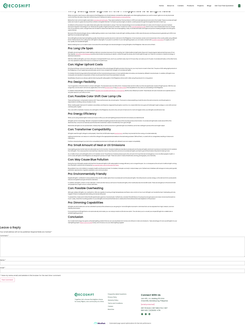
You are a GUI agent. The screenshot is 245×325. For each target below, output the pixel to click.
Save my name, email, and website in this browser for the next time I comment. (31, 275)
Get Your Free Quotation (224, 6)
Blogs (209, 6)
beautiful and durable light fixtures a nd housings (109, 90)
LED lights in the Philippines (83, 54)
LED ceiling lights (121, 87)
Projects (200, 6)
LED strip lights (109, 87)
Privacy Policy (112, 297)
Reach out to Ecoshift (86, 222)
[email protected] (148, 304)
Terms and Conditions (115, 303)
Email (2, 267)
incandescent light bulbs (100, 20)
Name (3, 260)
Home (161, 6)
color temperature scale (138, 26)
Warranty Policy (113, 300)
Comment (4, 235)
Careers (180, 6)
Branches (111, 309)
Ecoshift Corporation (158, 40)
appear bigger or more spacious (120, 17)
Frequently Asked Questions (117, 294)
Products (190, 6)
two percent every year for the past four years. (106, 165)
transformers (118, 133)
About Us (170, 6)
